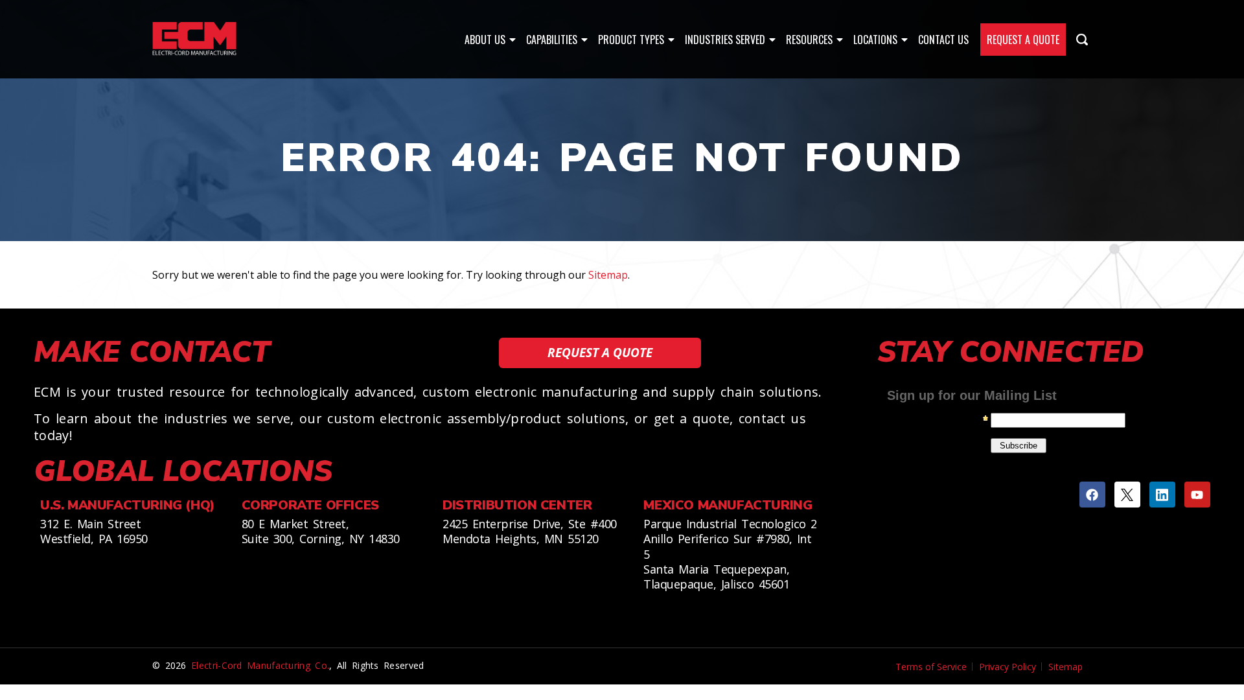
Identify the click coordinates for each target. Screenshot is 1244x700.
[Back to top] (1225, 629)
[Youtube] (1197, 495)
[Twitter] (1127, 495)
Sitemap (608, 275)
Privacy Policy (1007, 666)
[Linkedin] (1162, 495)
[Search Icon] (1082, 39)
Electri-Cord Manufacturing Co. (260, 665)
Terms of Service (931, 666)
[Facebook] (1092, 495)
